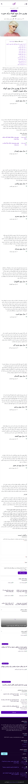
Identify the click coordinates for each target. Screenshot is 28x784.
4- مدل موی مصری (22, 50)
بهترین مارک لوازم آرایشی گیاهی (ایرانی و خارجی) (14, 684)
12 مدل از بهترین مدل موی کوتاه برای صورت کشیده (16, 44)
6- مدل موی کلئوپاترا (22, 54)
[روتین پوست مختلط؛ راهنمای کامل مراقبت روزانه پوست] (23, 138)
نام (26, 556)
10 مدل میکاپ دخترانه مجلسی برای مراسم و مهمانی (14, 666)
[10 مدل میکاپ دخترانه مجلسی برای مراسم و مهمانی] (7, 598)
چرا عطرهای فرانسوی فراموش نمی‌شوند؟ (11, 767)
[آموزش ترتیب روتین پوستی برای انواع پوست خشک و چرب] (21, 598)
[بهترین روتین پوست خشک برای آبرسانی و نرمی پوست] (23, 144)
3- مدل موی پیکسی (22, 49)
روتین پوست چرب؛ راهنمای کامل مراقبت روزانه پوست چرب (21, 591)
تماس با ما (24, 744)
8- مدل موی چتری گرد (22, 57)
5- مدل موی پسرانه (22, 52)
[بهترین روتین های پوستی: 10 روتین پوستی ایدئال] (7, 585)
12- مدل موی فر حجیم (22, 64)
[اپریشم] (14, 3)
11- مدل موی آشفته (22, 62)
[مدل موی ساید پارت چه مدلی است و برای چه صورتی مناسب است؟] (23, 701)
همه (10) (14, 712)
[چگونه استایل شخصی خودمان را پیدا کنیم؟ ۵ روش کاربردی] (23, 763)
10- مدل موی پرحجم (22, 61)
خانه (16, 8)
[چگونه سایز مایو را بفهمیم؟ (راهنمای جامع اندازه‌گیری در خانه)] (23, 775)
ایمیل (25, 562)
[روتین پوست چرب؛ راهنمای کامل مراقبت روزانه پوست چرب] (21, 585)
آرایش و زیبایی (12, 8)
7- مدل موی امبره (22, 55)
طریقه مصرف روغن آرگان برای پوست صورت (16, 625)
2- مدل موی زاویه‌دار (22, 47)
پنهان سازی (12, 41)
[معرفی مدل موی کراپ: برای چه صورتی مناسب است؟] (23, 695)
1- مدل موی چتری (22, 45)
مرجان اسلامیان (19, 18)
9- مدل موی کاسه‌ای (22, 59)
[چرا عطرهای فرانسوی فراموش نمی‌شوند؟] (23, 768)
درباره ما (24, 746)
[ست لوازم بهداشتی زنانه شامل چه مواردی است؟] (23, 707)
